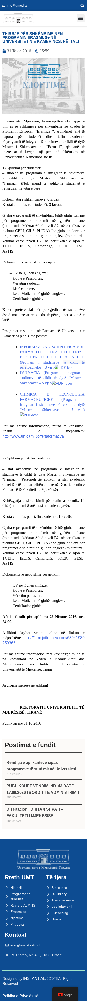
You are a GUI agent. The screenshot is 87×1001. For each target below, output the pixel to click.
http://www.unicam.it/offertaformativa (33, 436)
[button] (82, 5)
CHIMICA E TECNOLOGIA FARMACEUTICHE (52, 402)
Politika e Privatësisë (20, 996)
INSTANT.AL (34, 978)
